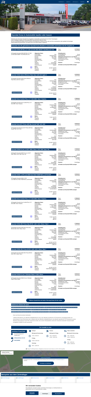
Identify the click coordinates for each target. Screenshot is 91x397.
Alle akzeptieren (58, 393)
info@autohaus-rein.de (19, 337)
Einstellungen (45, 393)
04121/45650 (17, 340)
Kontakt (82, 1)
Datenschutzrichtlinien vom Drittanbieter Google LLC (56, 359)
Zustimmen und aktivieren (45, 363)
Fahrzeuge (61, 1)
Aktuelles (75, 1)
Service (68, 1)
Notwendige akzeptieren (32, 393)
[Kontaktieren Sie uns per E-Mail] (88, 2)
